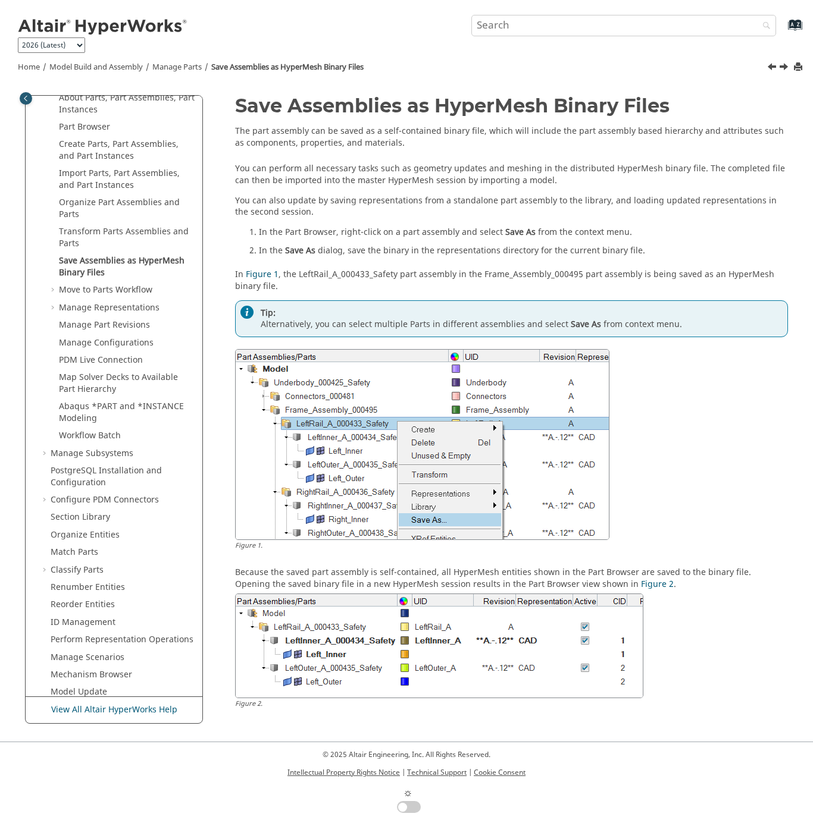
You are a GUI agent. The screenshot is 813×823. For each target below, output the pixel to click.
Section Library (80, 517)
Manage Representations (109, 307)
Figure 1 (262, 274)
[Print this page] (799, 67)
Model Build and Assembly (96, 67)
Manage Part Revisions (104, 325)
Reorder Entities (83, 604)
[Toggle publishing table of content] (26, 98)
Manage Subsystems (92, 453)
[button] (54, 98)
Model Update (79, 692)
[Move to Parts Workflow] (785, 68)
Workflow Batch (90, 435)
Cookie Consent (500, 772)
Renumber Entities (88, 587)
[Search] (763, 26)
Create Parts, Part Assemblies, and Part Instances (119, 150)
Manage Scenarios (87, 657)
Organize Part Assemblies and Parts (119, 208)
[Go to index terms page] (782, 30)
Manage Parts (177, 67)
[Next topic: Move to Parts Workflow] (785, 68)
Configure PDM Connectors (105, 500)
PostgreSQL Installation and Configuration (106, 476)
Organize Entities (85, 535)
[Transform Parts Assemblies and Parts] (773, 68)
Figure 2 (657, 584)
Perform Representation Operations (122, 639)
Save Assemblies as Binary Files (287, 67)
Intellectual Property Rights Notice (343, 772)
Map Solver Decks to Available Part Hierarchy (118, 383)
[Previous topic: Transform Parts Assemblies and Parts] (773, 68)
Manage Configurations (106, 343)
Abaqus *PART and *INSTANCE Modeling (121, 412)
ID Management (83, 622)
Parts (74, 552)
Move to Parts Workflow (105, 290)
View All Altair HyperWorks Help (114, 709)
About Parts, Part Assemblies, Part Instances (127, 104)
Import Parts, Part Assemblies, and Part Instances (119, 179)
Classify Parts (77, 570)
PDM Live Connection (101, 360)
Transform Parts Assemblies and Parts (124, 237)
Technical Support (437, 772)
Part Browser (84, 127)
